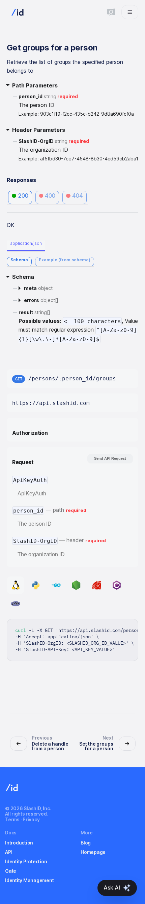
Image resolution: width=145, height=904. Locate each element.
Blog (86, 842)
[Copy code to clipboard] (129, 627)
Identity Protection (26, 861)
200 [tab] (23, 195)
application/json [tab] (26, 243)
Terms (12, 819)
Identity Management (29, 880)
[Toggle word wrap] (117, 627)
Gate (10, 871)
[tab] (19, 262)
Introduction (19, 842)
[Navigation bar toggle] (129, 12)
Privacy (31, 819)
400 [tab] (50, 195)
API (8, 852)
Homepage (93, 852)
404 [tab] (77, 195)
